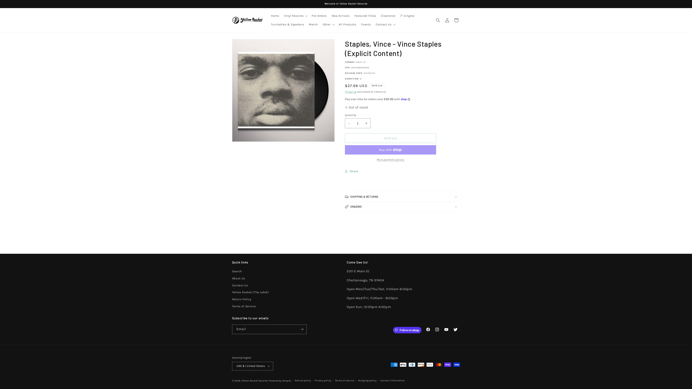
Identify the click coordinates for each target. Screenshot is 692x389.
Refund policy (303, 380)
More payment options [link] (390, 159)
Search (237, 271)
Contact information (392, 380)
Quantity (350, 115)
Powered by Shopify (280, 380)
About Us (238, 278)
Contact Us (240, 285)
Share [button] (354, 171)
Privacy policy (323, 380)
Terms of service (344, 380)
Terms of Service (244, 306)
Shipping (350, 91)
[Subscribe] (302, 329)
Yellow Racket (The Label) (250, 292)
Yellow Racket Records (255, 380)
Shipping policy (367, 380)
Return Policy (241, 299)
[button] (295, 16)
